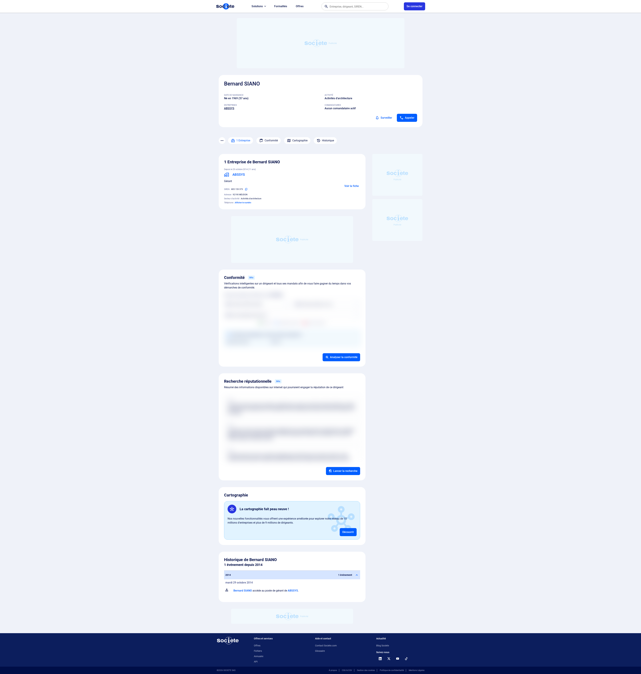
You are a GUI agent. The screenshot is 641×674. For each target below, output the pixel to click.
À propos (333, 670)
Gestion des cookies (366, 670)
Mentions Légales (416, 670)
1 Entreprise (243, 140)
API (256, 661)
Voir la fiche (351, 186)
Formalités (280, 6)
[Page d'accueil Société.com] (225, 6)
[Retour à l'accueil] (228, 641)
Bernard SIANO (242, 590)
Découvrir (348, 532)
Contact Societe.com (326, 645)
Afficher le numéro (243, 202)
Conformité (271, 140)
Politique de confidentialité (392, 670)
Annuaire (258, 656)
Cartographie (300, 140)
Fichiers (258, 651)
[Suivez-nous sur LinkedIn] (380, 659)
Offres (299, 6)
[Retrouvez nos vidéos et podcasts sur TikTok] (406, 659)
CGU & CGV (347, 670)
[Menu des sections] (222, 140)
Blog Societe (382, 645)
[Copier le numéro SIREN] (246, 189)
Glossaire (320, 651)
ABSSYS (229, 108)
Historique (328, 140)
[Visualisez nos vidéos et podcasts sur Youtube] (398, 659)
